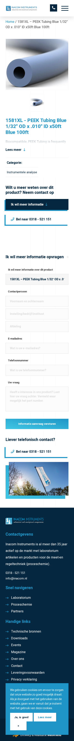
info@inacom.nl (16, 578)
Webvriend (54, 735)
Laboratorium (21, 597)
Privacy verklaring (24, 679)
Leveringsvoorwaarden (28, 672)
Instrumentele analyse (22, 172)
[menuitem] (62, 8)
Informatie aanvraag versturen (37, 424)
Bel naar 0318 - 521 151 (33, 219)
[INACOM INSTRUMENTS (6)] (31, 8)
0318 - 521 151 (15, 573)
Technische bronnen (26, 631)
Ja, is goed (21, 717)
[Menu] (62, 8)
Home (10, 21)
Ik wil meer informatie (27, 204)
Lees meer (13, 149)
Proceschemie (21, 604)
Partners (17, 611)
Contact (16, 665)
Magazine (18, 652)
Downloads (19, 638)
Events (16, 645)
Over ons (17, 658)
